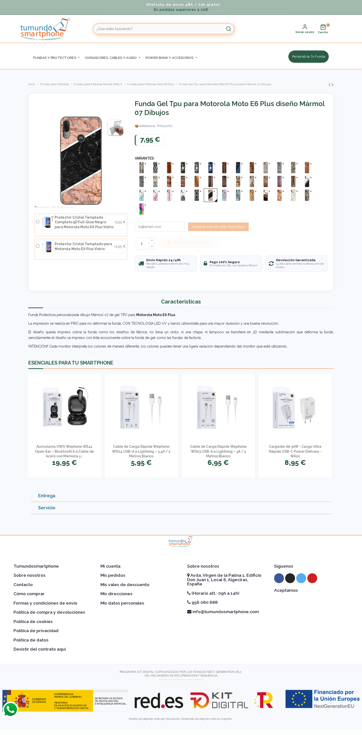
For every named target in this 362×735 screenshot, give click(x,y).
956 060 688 (204, 602)
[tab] (181, 496)
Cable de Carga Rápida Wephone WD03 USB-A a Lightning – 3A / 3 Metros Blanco (218, 451)
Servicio (46, 507)
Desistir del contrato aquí (40, 649)
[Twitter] (301, 578)
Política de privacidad (36, 630)
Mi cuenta (110, 566)
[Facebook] (279, 578)
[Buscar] (228, 29)
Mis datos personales (122, 603)
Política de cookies (33, 621)
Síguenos (283, 566)
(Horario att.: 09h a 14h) (215, 593)
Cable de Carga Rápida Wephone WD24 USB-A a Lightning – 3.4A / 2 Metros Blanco (141, 451)
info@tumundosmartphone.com (225, 611)
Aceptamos (286, 590)
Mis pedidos (112, 575)
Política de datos (31, 640)
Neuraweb (172, 718)
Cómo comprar (29, 593)
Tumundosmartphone (36, 566)
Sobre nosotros (30, 575)
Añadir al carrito (192, 242)
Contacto (23, 584)
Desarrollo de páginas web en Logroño (206, 718)
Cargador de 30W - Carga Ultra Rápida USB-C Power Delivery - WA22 (295, 451)
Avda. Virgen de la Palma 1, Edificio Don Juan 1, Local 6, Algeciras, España (224, 579)
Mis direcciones (116, 593)
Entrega (46, 495)
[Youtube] (312, 578)
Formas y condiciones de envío (45, 603)
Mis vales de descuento (124, 584)
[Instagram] (290, 578)
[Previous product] (330, 84)
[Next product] (333, 84)
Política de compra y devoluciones (49, 612)
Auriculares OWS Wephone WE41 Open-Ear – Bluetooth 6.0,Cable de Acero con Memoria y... (64, 451)
